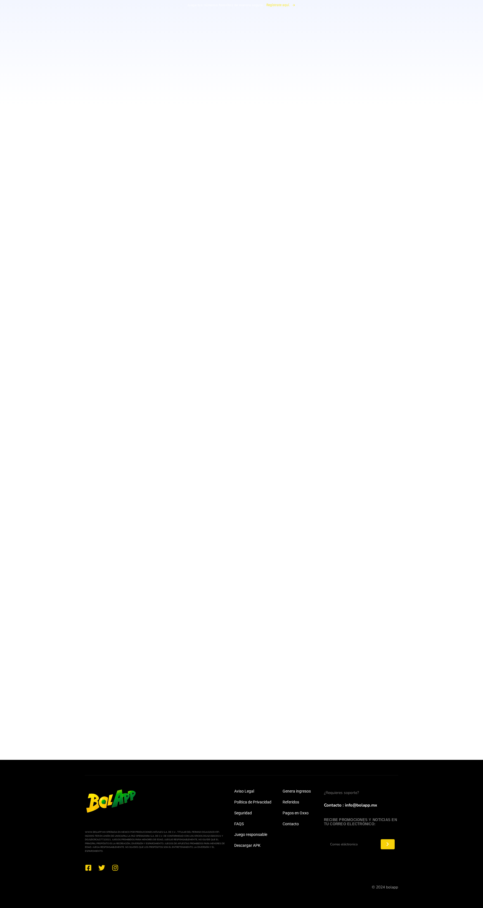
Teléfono (180, 591)
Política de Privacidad (252, 802)
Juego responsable (250, 834)
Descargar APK (247, 845)
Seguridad (243, 813)
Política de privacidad (388, 18)
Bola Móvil (185, 37)
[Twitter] (101, 867)
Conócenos (257, 37)
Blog (318, 37)
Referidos (291, 802)
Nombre (179, 568)
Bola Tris (221, 37)
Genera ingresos (297, 791)
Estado (251, 591)
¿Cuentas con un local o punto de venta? (212, 615)
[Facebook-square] (88, 867)
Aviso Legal (244, 791)
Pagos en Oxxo (296, 813)
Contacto (291, 824)
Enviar (241, 695)
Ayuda (290, 37)
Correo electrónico (264, 568)
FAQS (239, 824)
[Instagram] (115, 867)
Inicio (153, 37)
